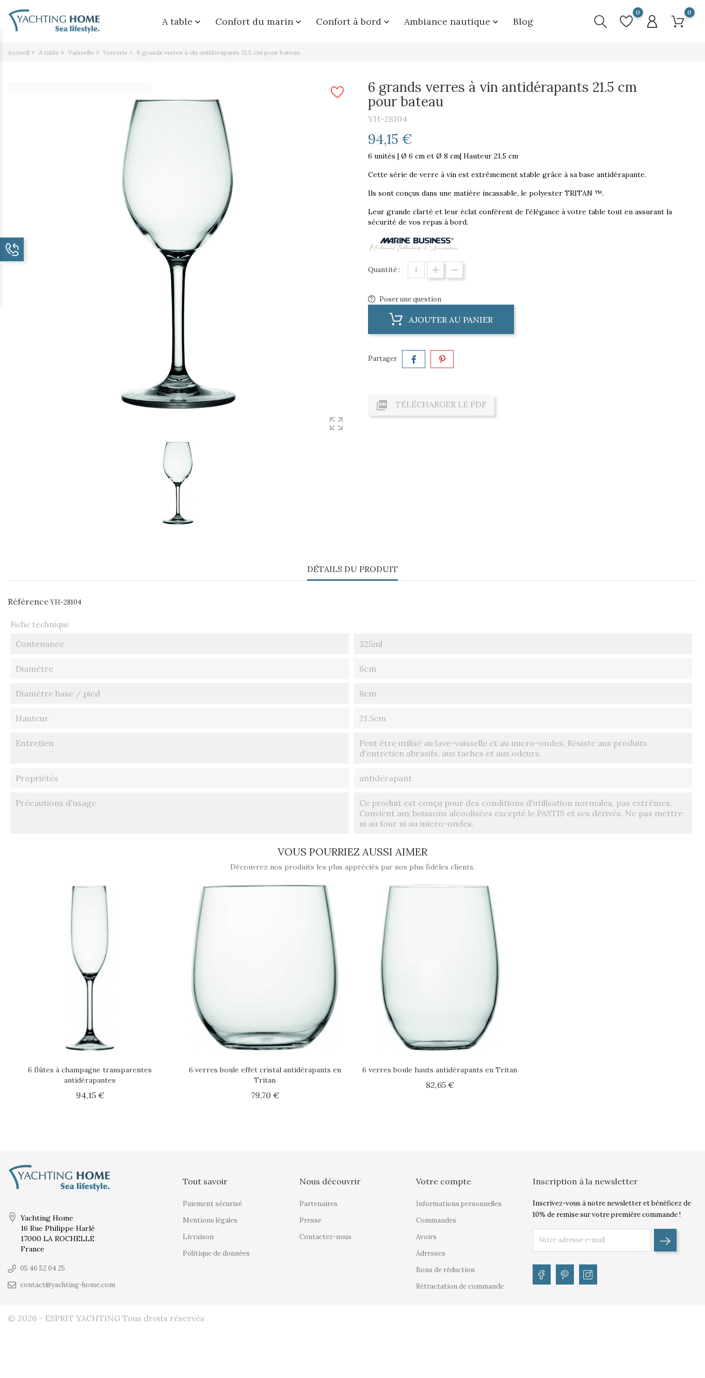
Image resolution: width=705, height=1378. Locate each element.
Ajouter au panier (450, 319)
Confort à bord (354, 21)
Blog (523, 21)
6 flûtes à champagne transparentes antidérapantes (90, 1075)
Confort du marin (259, 21)
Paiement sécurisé (212, 1203)
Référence (28, 601)
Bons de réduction (445, 1269)
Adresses (430, 1253)
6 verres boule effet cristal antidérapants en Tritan (265, 1075)
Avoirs (426, 1236)
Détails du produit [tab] (352, 569)
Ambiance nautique (452, 21)
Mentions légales (210, 1220)
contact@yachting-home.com (67, 1284)
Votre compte (443, 1181)
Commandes (436, 1220)
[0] (626, 21)
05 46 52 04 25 (42, 1268)
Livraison (198, 1236)
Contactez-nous (325, 1236)
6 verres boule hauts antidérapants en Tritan (439, 1069)
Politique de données (216, 1253)
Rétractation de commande (460, 1286)
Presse (310, 1220)
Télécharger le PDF (431, 405)
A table (182, 21)
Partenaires (318, 1203)
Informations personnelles (459, 1203)
